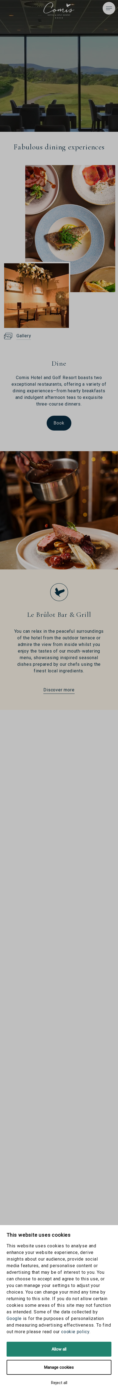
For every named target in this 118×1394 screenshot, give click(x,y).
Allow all (59, 1349)
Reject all (59, 1382)
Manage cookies (59, 1367)
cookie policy (75, 1331)
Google (14, 1318)
